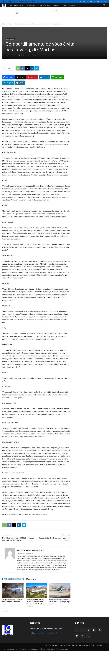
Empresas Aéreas (44, 5)
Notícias (56, 5)
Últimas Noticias (19, 24)
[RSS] (94, 1)
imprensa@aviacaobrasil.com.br (47, 633)
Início (4, 24)
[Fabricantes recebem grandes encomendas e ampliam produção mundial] (59, 590)
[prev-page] (3, 610)
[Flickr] (84, 1)
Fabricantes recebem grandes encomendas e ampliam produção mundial (59, 602)
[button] (104, 5)
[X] (101, 1)
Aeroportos (31, 5)
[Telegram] (98, 1)
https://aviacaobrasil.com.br (25, 553)
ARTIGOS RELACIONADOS (14, 579)
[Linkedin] (91, 1)
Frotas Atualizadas (69, 5)
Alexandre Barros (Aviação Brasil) (18, 55)
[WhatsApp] (105, 1)
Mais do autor (31, 579)
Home (47, 645)
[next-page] (7, 610)
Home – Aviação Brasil (16, 5)
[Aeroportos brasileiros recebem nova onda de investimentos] (13, 590)
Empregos (99, 645)
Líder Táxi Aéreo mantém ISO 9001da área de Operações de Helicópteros (18, 539)
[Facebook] (80, 1)
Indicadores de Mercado (86, 645)
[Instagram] (87, 1)
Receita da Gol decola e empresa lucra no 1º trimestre (54, 539)
